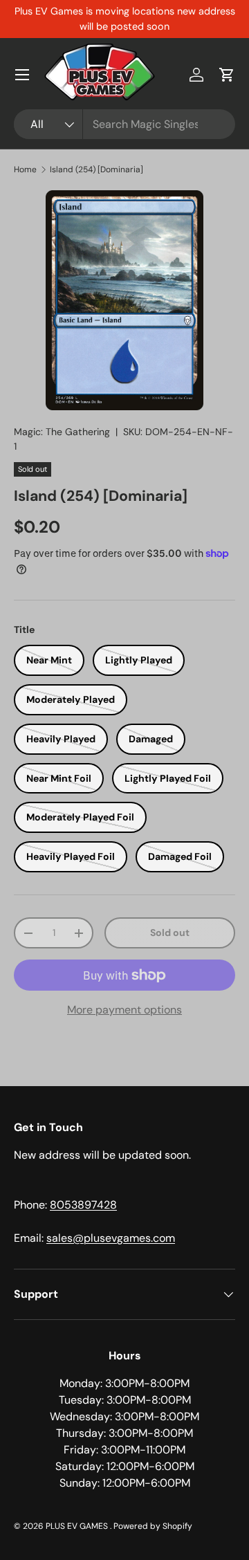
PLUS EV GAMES (78, 1526)
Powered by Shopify (152, 1526)
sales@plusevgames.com (110, 1238)
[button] (227, 74)
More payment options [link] (124, 1009)
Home (25, 169)
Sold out (170, 932)
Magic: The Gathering (62, 431)
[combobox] (124, 124)
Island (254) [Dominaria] (96, 169)
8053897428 (83, 1204)
